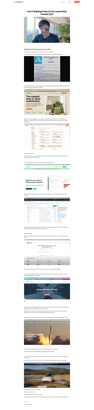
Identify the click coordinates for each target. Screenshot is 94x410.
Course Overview (28, 404)
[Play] (47, 30)
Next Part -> (27, 401)
